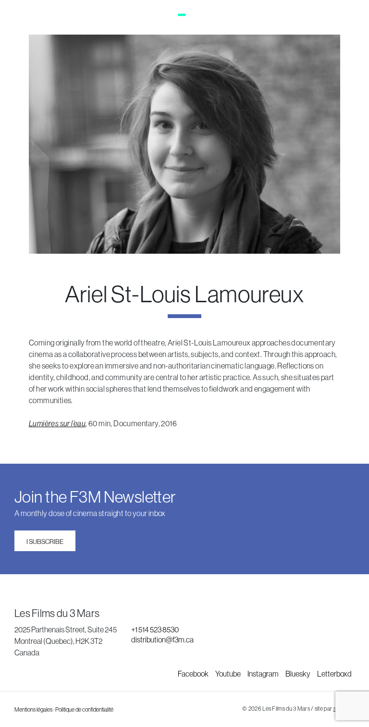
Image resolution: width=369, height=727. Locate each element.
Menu (33, 18)
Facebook (193, 673)
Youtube (228, 673)
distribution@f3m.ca (162, 639)
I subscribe (44, 541)
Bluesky (298, 673)
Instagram (263, 673)
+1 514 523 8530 (155, 629)
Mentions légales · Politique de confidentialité (63, 709)
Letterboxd (334, 673)
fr (350, 18)
